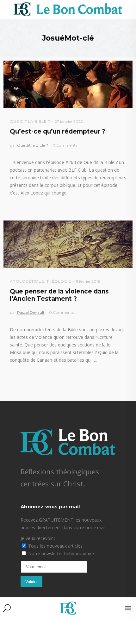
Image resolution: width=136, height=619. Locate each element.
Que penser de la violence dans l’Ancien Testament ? (59, 295)
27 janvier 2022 (69, 121)
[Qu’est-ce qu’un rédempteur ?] (68, 84)
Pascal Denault (31, 312)
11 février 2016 (88, 281)
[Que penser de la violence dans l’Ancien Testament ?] (68, 244)
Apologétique (27, 281)
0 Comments (65, 145)
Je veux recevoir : (38, 538)
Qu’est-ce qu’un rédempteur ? (57, 131)
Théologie (58, 281)
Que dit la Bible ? (30, 121)
